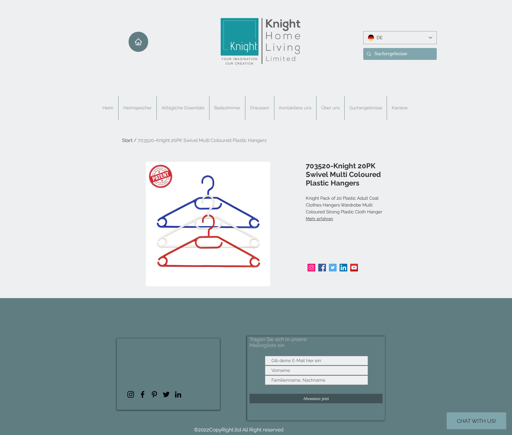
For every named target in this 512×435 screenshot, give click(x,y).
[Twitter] (333, 267)
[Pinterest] (154, 394)
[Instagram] (311, 267)
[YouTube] (354, 267)
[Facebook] (322, 267)
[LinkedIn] (343, 267)
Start (127, 140)
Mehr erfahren (319, 218)
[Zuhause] (138, 42)
